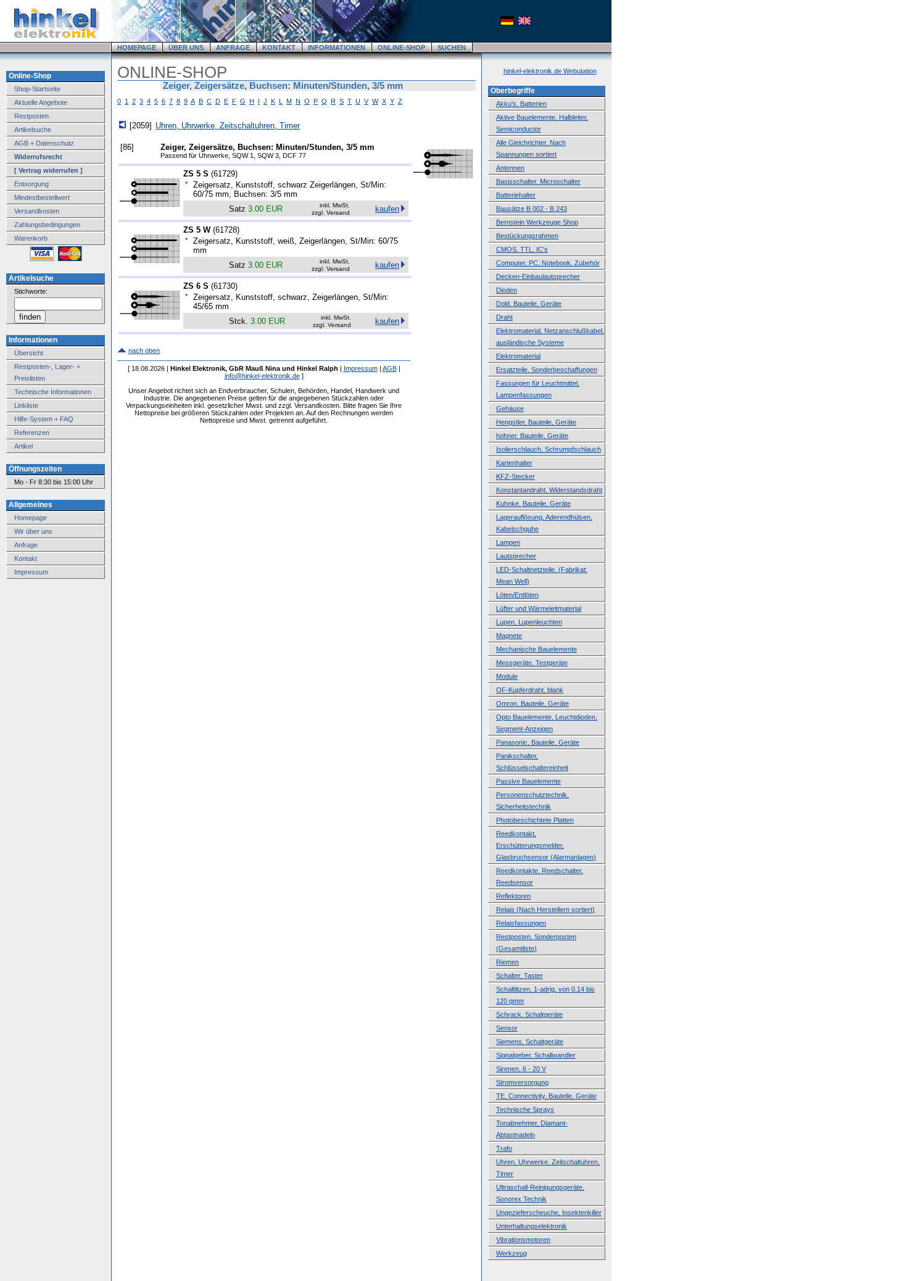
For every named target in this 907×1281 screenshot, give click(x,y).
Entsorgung (31, 184)
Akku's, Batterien (521, 103)
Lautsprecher (516, 556)
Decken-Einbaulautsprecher (538, 276)
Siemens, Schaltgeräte (529, 1041)
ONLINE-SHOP (401, 47)
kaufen (387, 209)
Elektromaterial (518, 356)
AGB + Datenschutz (44, 143)
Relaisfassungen (521, 923)
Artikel (23, 446)
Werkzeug (511, 1253)
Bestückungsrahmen (527, 235)
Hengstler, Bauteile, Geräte (536, 422)
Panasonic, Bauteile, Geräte (537, 742)
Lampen (508, 542)
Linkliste (26, 405)
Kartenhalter (514, 462)
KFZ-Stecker (515, 476)
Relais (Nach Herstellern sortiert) (545, 909)
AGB (390, 368)
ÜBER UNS (186, 47)
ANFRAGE (233, 47)
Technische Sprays (525, 1109)
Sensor (507, 1028)
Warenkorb (31, 238)
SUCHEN (451, 47)
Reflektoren (513, 896)
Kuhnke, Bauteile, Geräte (533, 503)
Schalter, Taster (519, 975)
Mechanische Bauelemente (536, 649)
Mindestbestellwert (42, 197)
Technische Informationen (52, 392)
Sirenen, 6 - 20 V (521, 1068)
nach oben (144, 350)
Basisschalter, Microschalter (538, 181)
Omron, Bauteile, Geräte (532, 703)
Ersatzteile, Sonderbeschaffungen (546, 369)
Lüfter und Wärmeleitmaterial (538, 608)
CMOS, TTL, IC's (522, 249)
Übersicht (28, 353)
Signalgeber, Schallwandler (536, 1055)
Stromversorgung (522, 1082)
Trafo (504, 1148)
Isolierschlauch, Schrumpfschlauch (548, 449)
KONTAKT (279, 47)
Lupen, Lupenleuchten (529, 622)
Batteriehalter (516, 195)
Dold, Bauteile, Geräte (528, 303)
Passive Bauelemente (528, 781)
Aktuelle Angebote (40, 102)
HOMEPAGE (136, 47)
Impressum (31, 572)
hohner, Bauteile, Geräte (532, 435)
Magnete (509, 635)
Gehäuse (510, 408)
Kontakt (25, 558)
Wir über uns (33, 531)
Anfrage (26, 545)
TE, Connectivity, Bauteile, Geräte (546, 1096)
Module (507, 676)
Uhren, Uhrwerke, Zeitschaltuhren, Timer (227, 125)
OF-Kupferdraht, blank (529, 690)
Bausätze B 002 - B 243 (531, 208)
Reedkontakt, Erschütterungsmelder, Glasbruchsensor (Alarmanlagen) (546, 845)
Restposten (31, 116)
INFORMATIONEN (336, 47)
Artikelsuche (32, 129)
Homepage (30, 517)
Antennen (510, 168)
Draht (504, 317)
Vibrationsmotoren (523, 1239)
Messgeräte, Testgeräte (532, 662)
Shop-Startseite (37, 89)
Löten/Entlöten (517, 595)
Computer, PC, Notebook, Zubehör (548, 263)
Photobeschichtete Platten (535, 820)
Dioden (506, 290)
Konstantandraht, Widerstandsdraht (549, 490)
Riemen (507, 962)
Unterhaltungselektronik (531, 1226)
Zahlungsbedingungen (47, 224)
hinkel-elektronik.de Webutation (550, 71)
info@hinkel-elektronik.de (262, 375)
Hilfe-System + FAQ (43, 419)
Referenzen (31, 432)
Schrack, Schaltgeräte (529, 1014)
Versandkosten (36, 211)
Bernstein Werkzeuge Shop (537, 222)
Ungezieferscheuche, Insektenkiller (549, 1212)
